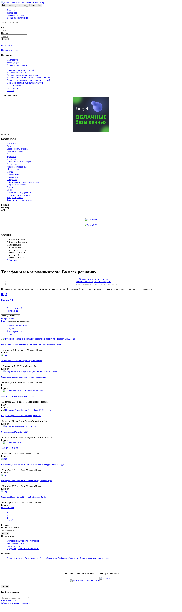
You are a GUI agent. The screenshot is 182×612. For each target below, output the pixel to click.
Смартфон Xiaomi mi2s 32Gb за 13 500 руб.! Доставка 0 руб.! (26, 481)
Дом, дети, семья (15, 151)
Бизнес (10, 146)
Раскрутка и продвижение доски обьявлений (28, 80)
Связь (9, 190)
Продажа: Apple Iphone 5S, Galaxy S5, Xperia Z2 (21, 416)
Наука (10, 172)
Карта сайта (12, 88)
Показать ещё (7, 507)
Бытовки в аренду (15, 546)
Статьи (10, 90)
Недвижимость (14, 174)
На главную (12, 60)
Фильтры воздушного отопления (23, 541)
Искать (5, 533)
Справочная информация (19, 192)
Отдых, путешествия (17, 184)
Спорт (10, 187)
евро (10, 334)
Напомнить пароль (10, 50)
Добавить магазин (15, 15)
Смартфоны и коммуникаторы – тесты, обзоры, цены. (23, 377)
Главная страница (16, 558)
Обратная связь (32, 558)
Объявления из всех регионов (15, 603)
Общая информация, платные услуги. (25, 83)
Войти (4, 39)
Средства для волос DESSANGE (23, 548)
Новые (7, 300)
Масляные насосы (15, 543)
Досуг (10, 154)
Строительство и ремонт (19, 195)
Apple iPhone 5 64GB (9, 448)
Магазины (12, 13)
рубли (11, 328)
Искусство (12, 159)
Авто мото (12, 143)
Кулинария (12, 164)
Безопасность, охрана (17, 149)
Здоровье (11, 156)
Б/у (4, 294)
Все (10, 305)
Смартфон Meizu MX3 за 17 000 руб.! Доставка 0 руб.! (23, 497)
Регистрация (7, 45)
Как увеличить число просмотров (23, 75)
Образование (13, 177)
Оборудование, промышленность (23, 182)
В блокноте (12, 260)
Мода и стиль (13, 169)
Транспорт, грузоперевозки (20, 200)
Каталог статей (14, 85)
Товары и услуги (15, 197)
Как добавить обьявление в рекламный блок (28, 78)
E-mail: (4, 27)
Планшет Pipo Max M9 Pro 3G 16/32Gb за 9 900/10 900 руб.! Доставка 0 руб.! (33, 464)
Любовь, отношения (16, 167)
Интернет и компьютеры (19, 161)
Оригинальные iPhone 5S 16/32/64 (15, 432)
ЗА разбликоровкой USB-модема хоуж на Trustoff (21, 361)
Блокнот (11, 10)
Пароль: (5, 33)
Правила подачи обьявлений (21, 70)
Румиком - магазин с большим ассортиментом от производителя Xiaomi (31, 344)
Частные (12, 311)
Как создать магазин (17, 72)
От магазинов (14, 308)
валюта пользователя (17, 325)
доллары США (15, 331)
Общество (12, 179)
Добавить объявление (17, 18)
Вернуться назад (9, 600)
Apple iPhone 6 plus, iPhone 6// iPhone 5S (17, 396)
